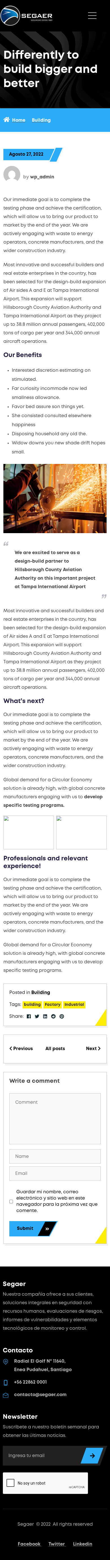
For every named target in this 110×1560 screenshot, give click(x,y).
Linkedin (82, 1544)
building (32, 1004)
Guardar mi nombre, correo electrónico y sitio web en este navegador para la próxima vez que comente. (57, 1201)
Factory (52, 1004)
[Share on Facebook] (29, 1017)
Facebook (29, 1544)
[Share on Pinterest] (62, 1017)
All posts (55, 1049)
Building (40, 993)
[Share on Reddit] (53, 1017)
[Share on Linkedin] (45, 1017)
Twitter (57, 1544)
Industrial (74, 1004)
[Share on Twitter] (37, 1017)
